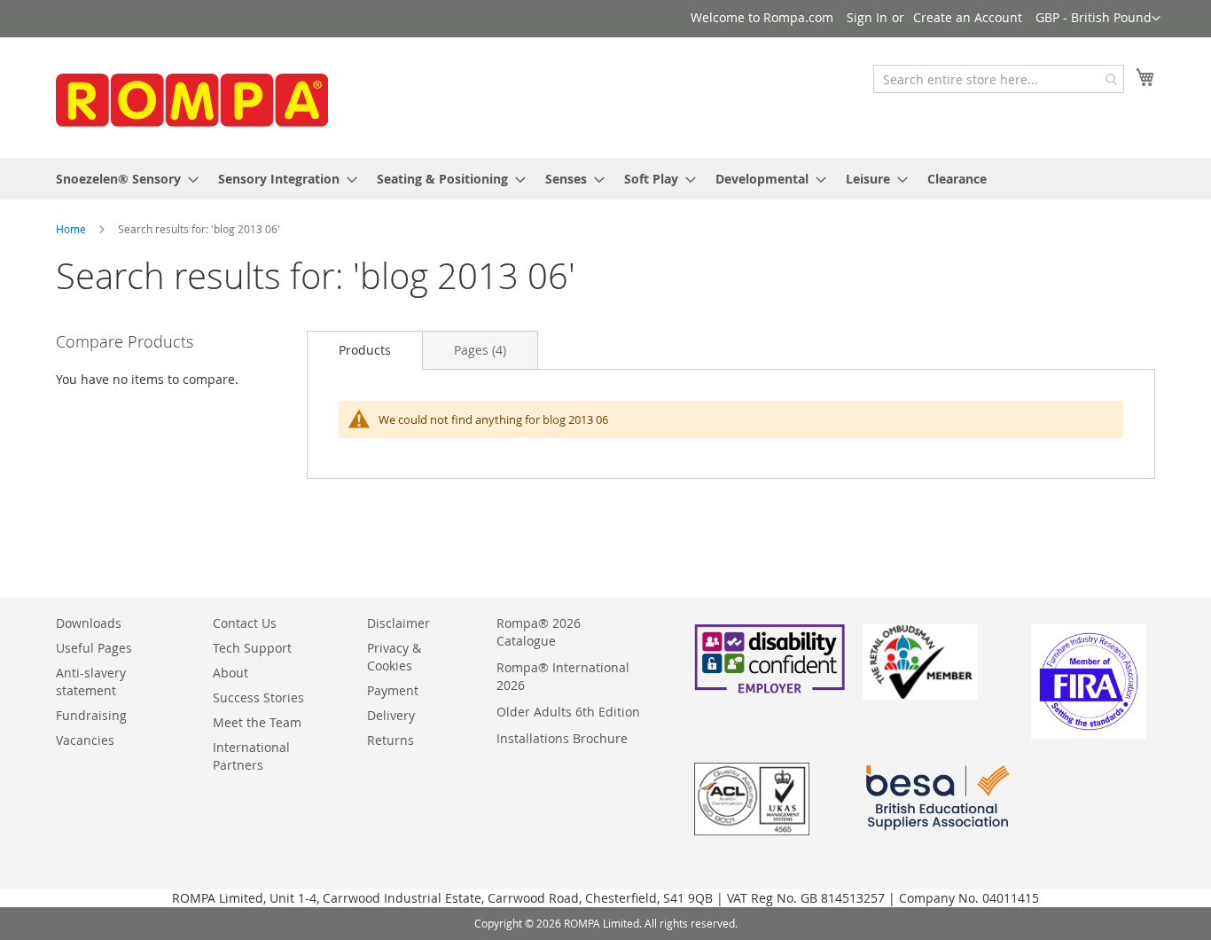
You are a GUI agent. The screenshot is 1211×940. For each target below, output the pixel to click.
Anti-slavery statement (91, 681)
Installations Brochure (562, 738)
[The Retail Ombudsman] (920, 694)
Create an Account (967, 17)
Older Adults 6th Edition (568, 711)
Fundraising (91, 715)
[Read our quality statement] (751, 830)
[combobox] (998, 79)
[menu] (605, 179)
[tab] (365, 350)
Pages (480, 349)
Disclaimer (398, 623)
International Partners (251, 756)
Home (71, 229)
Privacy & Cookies (394, 656)
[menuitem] (122, 179)
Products (365, 349)
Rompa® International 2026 (562, 676)
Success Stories (258, 697)
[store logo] (189, 96)
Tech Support (252, 647)
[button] (1097, 18)
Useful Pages (94, 647)
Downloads (88, 623)
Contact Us (245, 623)
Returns (390, 740)
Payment (392, 690)
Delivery (391, 715)
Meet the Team (257, 722)
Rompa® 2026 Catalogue (538, 632)
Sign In (867, 17)
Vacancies (85, 740)
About (230, 672)
